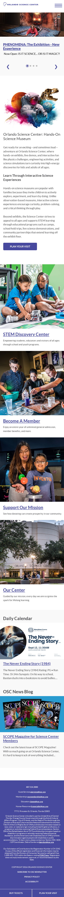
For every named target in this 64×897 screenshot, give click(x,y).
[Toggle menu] (57, 5)
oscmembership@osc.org (37, 797)
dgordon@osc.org (46, 842)
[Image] (32, 25)
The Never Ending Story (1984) (27, 663)
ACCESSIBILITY (32, 882)
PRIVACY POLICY (32, 877)
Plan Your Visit (48, 893)
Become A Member (21, 421)
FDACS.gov (44, 855)
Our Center (14, 590)
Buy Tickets (16, 893)
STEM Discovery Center (26, 334)
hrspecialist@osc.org (39, 806)
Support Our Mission (23, 507)
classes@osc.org (36, 802)
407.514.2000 (32, 787)
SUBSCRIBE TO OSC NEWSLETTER (32, 872)
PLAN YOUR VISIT (20, 246)
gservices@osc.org (38, 792)
